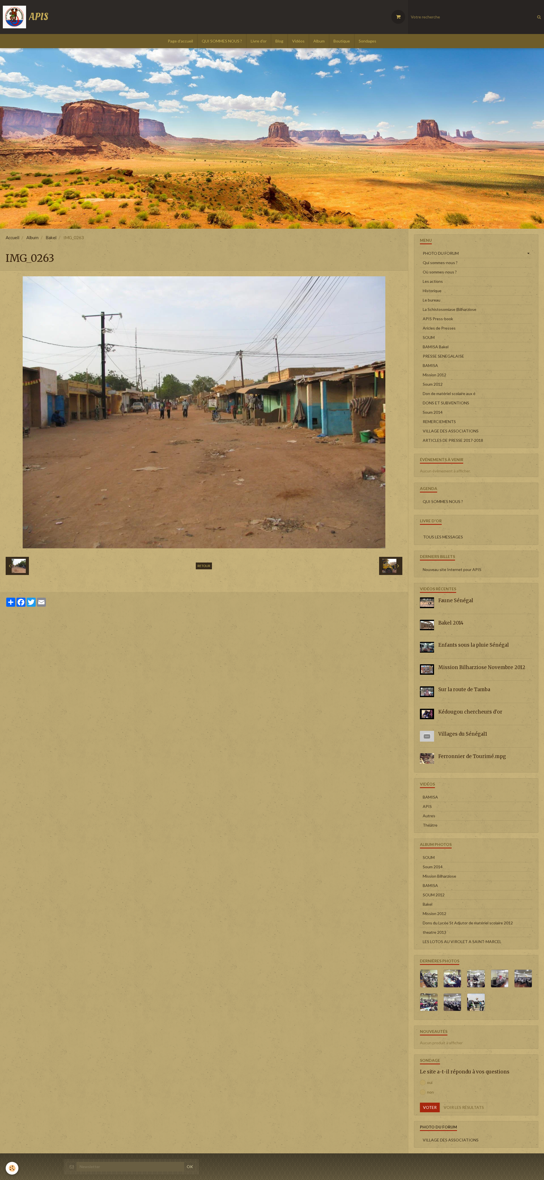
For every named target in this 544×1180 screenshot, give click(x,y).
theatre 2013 (434, 932)
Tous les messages (443, 536)
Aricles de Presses (439, 328)
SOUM (429, 337)
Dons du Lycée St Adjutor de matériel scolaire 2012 (468, 922)
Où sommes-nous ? (440, 271)
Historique (432, 290)
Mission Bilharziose (439, 876)
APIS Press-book (438, 318)
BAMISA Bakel (436, 346)
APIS (427, 806)
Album (319, 41)
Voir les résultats (464, 1107)
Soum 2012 (433, 384)
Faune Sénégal (455, 600)
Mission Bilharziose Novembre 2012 (481, 667)
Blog (279, 41)
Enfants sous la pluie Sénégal (473, 645)
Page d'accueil (180, 41)
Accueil (12, 237)
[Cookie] (12, 1168)
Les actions (433, 281)
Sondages (367, 41)
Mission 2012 (434, 374)
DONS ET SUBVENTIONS (446, 402)
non (430, 1092)
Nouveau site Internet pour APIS (452, 569)
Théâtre (430, 825)
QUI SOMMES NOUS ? (222, 41)
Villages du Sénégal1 (462, 734)
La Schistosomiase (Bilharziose (449, 309)
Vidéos (298, 41)
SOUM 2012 (434, 894)
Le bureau (431, 300)
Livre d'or (259, 41)
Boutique (341, 41)
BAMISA (430, 365)
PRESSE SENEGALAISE (443, 356)
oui (429, 1082)
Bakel (51, 237)
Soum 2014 (433, 412)
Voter (430, 1107)
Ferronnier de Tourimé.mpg (472, 756)
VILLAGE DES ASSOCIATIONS (451, 430)
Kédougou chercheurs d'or (470, 712)
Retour (203, 566)
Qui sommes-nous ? (440, 262)
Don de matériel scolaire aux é (449, 393)
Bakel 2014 (451, 623)
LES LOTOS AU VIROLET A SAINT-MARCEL (462, 941)
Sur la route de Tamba (464, 689)
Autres (429, 815)
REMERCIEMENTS (439, 421)
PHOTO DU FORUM (441, 253)
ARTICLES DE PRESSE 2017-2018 (453, 440)
